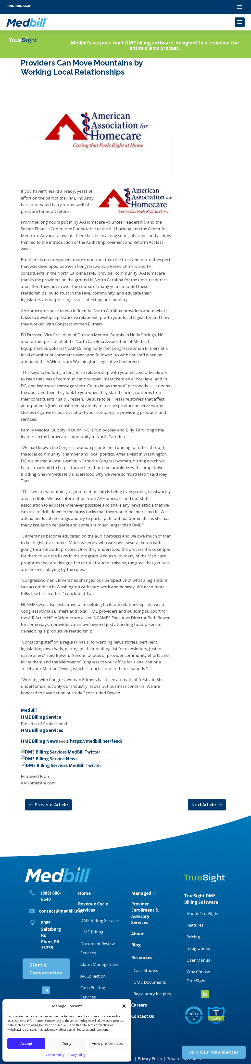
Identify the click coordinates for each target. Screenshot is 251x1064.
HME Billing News (39, 741)
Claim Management (99, 964)
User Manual (199, 960)
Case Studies (146, 970)
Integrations (198, 948)
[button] (124, 1006)
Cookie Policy (55, 1055)
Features (195, 925)
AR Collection (93, 976)
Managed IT (143, 893)
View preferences (107, 1043)
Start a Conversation (46, 968)
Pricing (193, 937)
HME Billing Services (42, 730)
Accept (26, 1043)
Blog (136, 945)
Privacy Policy (76, 1055)
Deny (67, 1043)
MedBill (29, 710)
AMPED (196, 1058)
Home (84, 893)
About (137, 934)
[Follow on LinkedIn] (46, 990)
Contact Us (142, 1016)
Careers (139, 1005)
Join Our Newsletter (213, 1052)
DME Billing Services (100, 920)
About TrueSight (203, 913)
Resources (141, 957)
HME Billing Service (41, 717)
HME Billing (91, 932)
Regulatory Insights (152, 994)
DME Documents (150, 982)
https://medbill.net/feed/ (96, 741)
